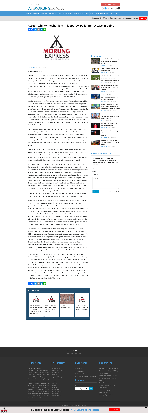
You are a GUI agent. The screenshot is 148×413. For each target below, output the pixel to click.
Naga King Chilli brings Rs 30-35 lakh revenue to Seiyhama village (110, 142)
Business (104, 101)
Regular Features (102, 13)
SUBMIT (96, 191)
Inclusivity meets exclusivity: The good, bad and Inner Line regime (110, 133)
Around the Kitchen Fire (58, 370)
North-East (53, 13)
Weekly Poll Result (114, 191)
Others (96, 174)
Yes (95, 169)
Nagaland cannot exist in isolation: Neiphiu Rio (109, 124)
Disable (54, 381)
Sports (92, 13)
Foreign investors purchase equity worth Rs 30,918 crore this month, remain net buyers (110, 106)
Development (56, 379)
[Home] (46, 8)
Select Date (79, 386)
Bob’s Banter (55, 372)
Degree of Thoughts (58, 377)
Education (54, 387)
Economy (54, 383)
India (60, 13)
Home (30, 13)
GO (91, 389)
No (95, 171)
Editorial (44, 13)
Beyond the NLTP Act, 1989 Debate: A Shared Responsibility (82, 307)
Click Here (143, 18)
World (76, 13)
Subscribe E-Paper (110, 4)
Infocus (114, 13)
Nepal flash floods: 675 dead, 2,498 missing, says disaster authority (110, 61)
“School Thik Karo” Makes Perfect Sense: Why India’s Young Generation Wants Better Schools (36, 309)
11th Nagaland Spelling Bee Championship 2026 (109, 69)
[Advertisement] (20, 211)
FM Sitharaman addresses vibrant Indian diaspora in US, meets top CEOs (110, 116)
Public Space (84, 13)
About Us (79, 368)
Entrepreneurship (57, 391)
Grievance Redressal (83, 374)
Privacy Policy (81, 371)
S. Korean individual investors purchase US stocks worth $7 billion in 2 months (110, 97)
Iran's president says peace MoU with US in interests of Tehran (109, 87)
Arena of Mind (56, 368)
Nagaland (36, 13)
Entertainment (68, 13)
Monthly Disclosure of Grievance (86, 376)
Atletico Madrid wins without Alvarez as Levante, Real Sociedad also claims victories (110, 78)
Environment (55, 393)
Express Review (56, 396)
